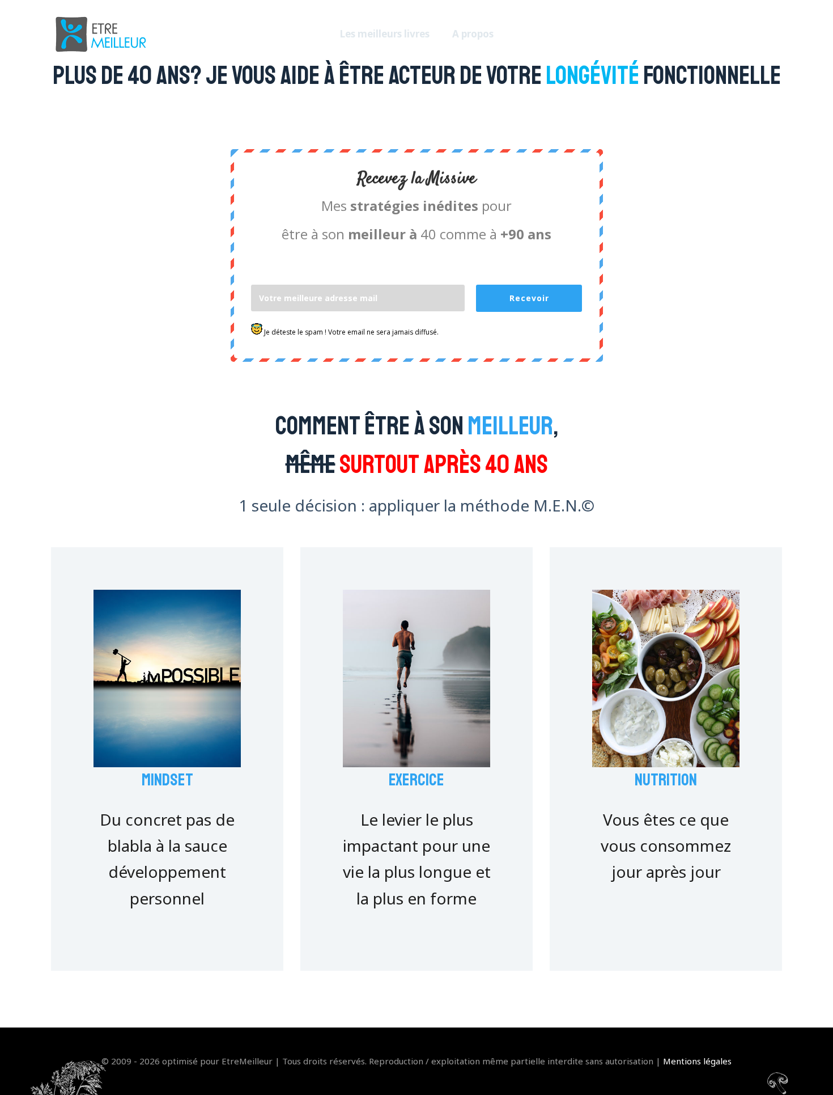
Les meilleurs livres (385, 33)
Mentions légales (697, 1061)
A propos (473, 33)
